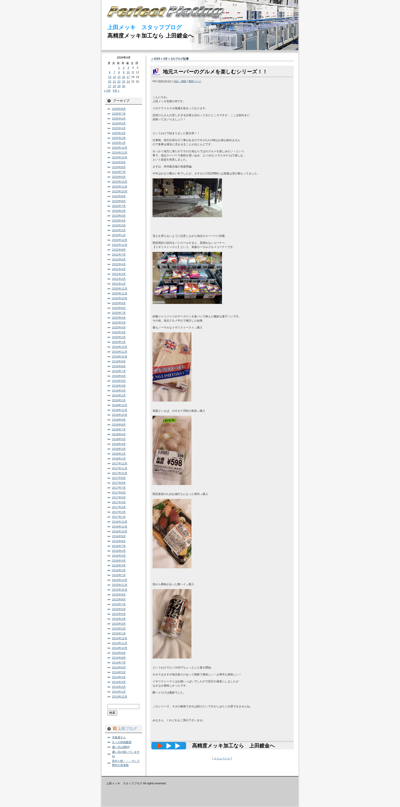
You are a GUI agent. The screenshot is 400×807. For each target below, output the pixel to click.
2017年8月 (119, 483)
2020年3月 (119, 332)
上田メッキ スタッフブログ (144, 27)
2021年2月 (119, 279)
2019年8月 (119, 366)
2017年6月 (119, 492)
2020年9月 (119, 303)
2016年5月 (119, 555)
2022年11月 (119, 245)
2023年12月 (119, 181)
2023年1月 (119, 235)
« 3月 (107, 90)
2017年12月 (119, 463)
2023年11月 (119, 186)
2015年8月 (119, 599)
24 (128, 81)
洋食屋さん (119, 737)
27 (109, 86)
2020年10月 (119, 298)
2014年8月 (119, 657)
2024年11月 (119, 152)
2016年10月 (119, 531)
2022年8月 (119, 249)
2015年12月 (119, 580)
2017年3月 (119, 507)
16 (123, 77)
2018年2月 (119, 453)
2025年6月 (119, 118)
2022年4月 (119, 264)
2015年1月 (119, 633)
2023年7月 (119, 206)
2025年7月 (119, 113)
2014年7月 (119, 662)
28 (114, 86)
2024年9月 (119, 162)
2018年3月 (119, 449)
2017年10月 (119, 473)
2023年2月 (119, 230)
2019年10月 (119, 356)
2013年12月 (119, 696)
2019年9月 (119, 361)
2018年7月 (119, 429)
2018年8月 (119, 424)
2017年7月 (119, 487)
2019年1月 (119, 400)
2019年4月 (119, 385)
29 (119, 86)
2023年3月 (119, 225)
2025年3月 (119, 133)
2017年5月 (119, 497)
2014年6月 (119, 667)
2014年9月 (119, 653)
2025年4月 (119, 128)
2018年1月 (119, 458)
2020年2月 (119, 337)
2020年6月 (119, 317)
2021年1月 (119, 283)
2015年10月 (119, 589)
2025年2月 (119, 138)
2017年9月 (119, 478)
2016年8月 (119, 541)
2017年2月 (119, 512)
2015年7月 (119, 604)
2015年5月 (119, 614)
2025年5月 (119, 123)
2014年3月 (119, 682)
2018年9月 (119, 419)
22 (119, 81)
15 (119, 77)
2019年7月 (119, 371)
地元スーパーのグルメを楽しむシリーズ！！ (215, 71)
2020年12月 (119, 288)
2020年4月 (119, 327)
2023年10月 (119, 191)
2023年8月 (119, 201)
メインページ (222, 758)
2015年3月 (119, 623)
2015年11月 (119, 585)
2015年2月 (119, 628)
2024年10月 (119, 157)
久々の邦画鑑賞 (121, 742)
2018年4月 (119, 444)
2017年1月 (119, 517)
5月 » (116, 90)
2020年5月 (119, 322)
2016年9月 (119, 536)
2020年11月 (119, 293)
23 (123, 81)
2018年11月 (119, 410)
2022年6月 (119, 259)
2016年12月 (119, 521)
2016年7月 (119, 546)
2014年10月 (119, 648)
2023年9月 (119, 196)
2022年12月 (119, 240)
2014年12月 (119, 638)
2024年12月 (119, 147)
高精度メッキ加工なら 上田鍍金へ (150, 35)
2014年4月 (119, 677)
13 (109, 77)
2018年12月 (119, 405)
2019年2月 (119, 395)
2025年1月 (119, 143)
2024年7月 (119, 172)
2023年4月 (119, 220)
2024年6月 (119, 177)
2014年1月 (119, 691)
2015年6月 (119, 609)
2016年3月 (119, 565)
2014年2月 (119, 687)
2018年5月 (119, 439)
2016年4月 (119, 560)
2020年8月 (119, 308)
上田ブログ (127, 728)
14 (114, 77)
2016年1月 (119, 575)
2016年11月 (119, 526)
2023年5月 (119, 215)
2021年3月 (119, 274)
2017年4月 (119, 502)
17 (128, 77)
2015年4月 (119, 619)
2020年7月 (119, 313)
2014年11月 (119, 643)
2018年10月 (119, 415)
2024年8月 (119, 167)
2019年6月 (119, 376)
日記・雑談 (180, 81)
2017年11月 (119, 468)
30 (123, 86)
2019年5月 (119, 381)
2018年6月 (119, 434)
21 (114, 81)
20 (109, 81)
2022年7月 (119, 254)
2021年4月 (119, 269)
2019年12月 (119, 347)
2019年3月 (119, 390)
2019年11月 (119, 351)
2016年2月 (119, 570)
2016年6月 (119, 551)
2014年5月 (119, 672)
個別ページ (194, 81)
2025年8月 (119, 109)
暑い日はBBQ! (121, 747)
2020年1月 (119, 342)
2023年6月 (119, 211)
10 (128, 72)
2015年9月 (119, 594)
